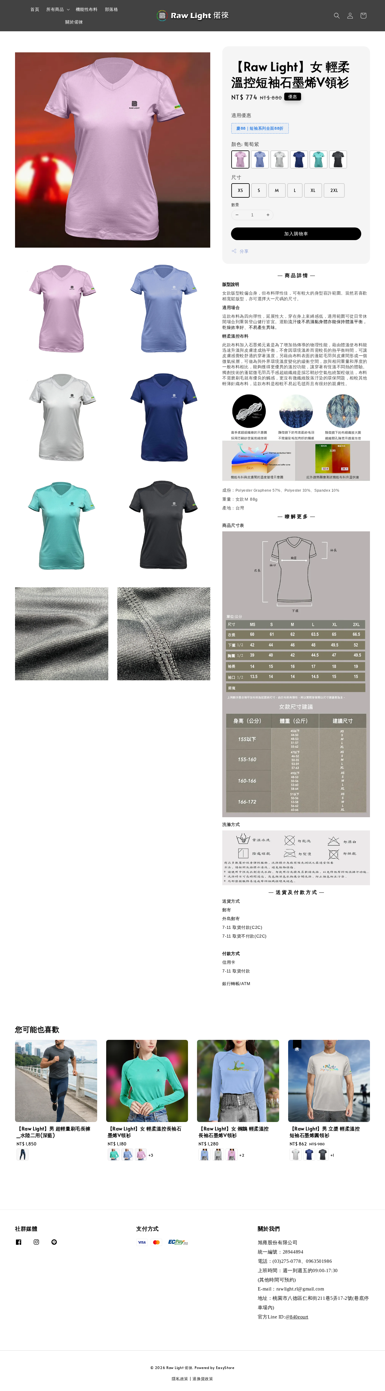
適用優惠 (241, 115)
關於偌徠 (74, 22)
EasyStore (225, 1367)
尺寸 (236, 177)
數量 (235, 204)
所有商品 (55, 9)
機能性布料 (87, 9)
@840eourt (296, 1316)
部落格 (111, 9)
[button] (336, 15)
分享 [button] (244, 251)
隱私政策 (180, 1378)
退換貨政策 (202, 1378)
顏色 (245, 144)
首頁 (34, 9)
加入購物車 (296, 233)
